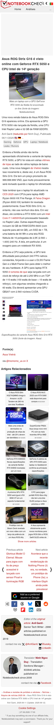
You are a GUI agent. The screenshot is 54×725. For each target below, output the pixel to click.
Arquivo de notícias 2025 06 (13, 695)
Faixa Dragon (43, 198)
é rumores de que (17, 272)
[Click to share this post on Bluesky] (30, 604)
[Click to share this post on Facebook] (14, 604)
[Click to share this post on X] (38, 604)
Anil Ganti (37, 623)
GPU (25, 141)
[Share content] (7, 604)
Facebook (45, 683)
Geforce (17, 141)
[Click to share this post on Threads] (22, 604)
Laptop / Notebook (39, 141)
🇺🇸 (15, 137)
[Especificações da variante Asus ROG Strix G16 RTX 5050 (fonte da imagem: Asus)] (27, 314)
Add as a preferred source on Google (30, 596)
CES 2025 (8, 194)
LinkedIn (46, 648)
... (50, 9)
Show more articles (27, 541)
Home (18, 9)
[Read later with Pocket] (15, 610)
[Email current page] (39, 610)
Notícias (45, 692)
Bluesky (46, 644)
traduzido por (21, 134)
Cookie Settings (27, 708)
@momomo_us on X (17, 361)
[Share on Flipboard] (23, 610)
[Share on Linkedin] (31, 610)
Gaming (7, 141)
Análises (30, 9)
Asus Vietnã (9, 354)
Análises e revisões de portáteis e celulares (21, 692)
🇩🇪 (19, 137)
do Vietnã (36, 168)
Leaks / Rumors (11, 145)
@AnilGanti (31, 644)
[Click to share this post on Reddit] (46, 604)
